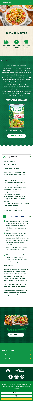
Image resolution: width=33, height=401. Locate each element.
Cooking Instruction (16, 216)
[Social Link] (22, 376)
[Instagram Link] (16, 376)
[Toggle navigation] (29, 2)
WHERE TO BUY (16, 136)
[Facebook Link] (10, 376)
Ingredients (12, 156)
